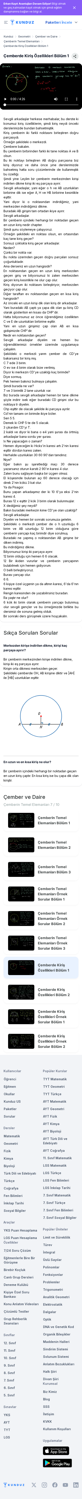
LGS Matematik (54, 1165)
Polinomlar (51, 1267)
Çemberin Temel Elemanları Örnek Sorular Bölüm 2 (52, 918)
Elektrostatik (52, 1304)
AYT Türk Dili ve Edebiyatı (55, 1141)
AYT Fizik (50, 1116)
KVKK (47, 1421)
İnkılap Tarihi (14, 1203)
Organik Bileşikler (56, 1334)
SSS (46, 1406)
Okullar (9, 1094)
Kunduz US (12, 1101)
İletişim (48, 1414)
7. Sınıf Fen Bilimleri (58, 1210)
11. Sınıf (9, 1350)
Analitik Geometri (56, 1297)
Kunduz (8, 36)
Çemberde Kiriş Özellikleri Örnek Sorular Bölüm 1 (52, 1016)
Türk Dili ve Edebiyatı (20, 1173)
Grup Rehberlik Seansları (15, 1321)
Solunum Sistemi (56, 1356)
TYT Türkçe (52, 1094)
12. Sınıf (10, 1343)
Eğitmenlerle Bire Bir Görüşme (19, 1260)
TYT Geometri (54, 1086)
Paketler (10, 1109)
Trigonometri (53, 1289)
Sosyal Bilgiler (15, 1210)
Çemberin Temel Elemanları (22, 41)
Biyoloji (9, 1166)
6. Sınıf (9, 1388)
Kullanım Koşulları (57, 1429)
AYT (7, 1422)
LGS (7, 1437)
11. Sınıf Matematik (57, 1158)
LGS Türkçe (52, 1173)
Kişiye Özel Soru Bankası (16, 1294)
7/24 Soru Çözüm (17, 1250)
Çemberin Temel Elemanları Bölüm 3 (54, 869)
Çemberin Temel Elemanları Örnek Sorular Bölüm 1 (52, 894)
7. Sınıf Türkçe (54, 1203)
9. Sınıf (9, 1365)
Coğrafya (11, 1188)
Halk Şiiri (50, 1371)
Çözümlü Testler (16, 1311)
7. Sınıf (9, 1380)
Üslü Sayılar (52, 1260)
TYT (7, 1430)
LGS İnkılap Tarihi (56, 1188)
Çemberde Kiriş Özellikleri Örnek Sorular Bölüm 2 (52, 1041)
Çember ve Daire (46, 36)
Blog (46, 1399)
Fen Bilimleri (13, 1196)
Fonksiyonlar (53, 1274)
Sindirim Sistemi (55, 1349)
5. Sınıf (9, 1395)
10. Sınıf (10, 1358)
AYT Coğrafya (54, 1150)
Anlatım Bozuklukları (58, 1364)
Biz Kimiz (50, 1392)
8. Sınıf (9, 1373)
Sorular (9, 1116)
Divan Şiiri (51, 1379)
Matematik (12, 1136)
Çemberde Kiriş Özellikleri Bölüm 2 (54, 992)
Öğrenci (10, 1079)
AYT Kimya (51, 1124)
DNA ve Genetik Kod (58, 1327)
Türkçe (9, 1181)
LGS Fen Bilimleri (56, 1180)
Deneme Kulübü (16, 1285)
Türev (47, 1245)
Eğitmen (10, 1086)
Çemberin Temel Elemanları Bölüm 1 (54, 820)
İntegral (49, 1252)
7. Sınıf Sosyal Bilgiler (60, 1217)
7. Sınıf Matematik (57, 1195)
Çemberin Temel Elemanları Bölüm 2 (54, 845)
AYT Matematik (54, 1101)
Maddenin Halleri (56, 1342)
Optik (47, 1319)
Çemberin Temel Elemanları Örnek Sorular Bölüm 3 (52, 943)
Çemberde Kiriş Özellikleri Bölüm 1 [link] (25, 46)
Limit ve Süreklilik (56, 1237)
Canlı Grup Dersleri (18, 1277)
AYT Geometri (53, 1109)
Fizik (7, 1151)
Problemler (51, 1282)
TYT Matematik (55, 1079)
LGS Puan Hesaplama (20, 1238)
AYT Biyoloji (52, 1131)
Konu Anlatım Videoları (21, 1304)
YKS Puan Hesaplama (20, 1230)
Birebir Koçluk (14, 1270)
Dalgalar (49, 1312)
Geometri (24, 36)
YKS (7, 1415)
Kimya (8, 1158)
